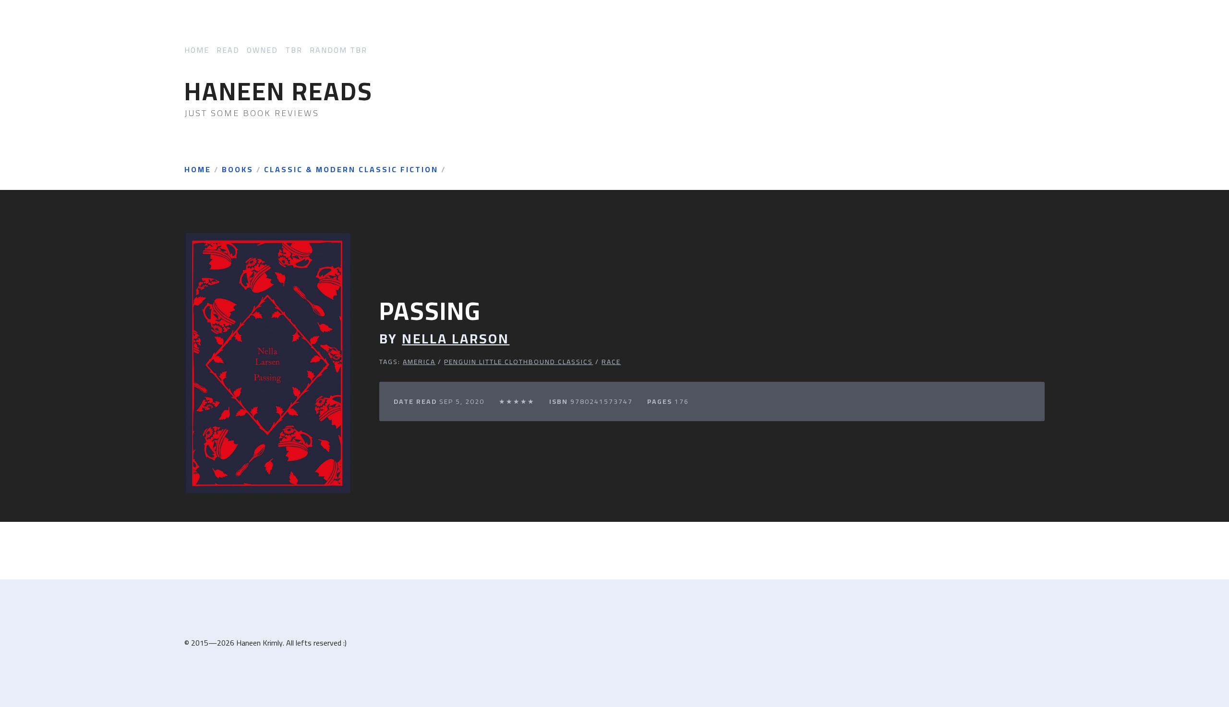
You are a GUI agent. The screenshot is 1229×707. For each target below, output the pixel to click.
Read (228, 50)
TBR (293, 50)
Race (611, 361)
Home (196, 50)
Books (237, 170)
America (419, 361)
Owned (262, 50)
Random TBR (338, 50)
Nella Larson (455, 339)
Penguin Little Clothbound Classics (518, 361)
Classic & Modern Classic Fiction (351, 170)
